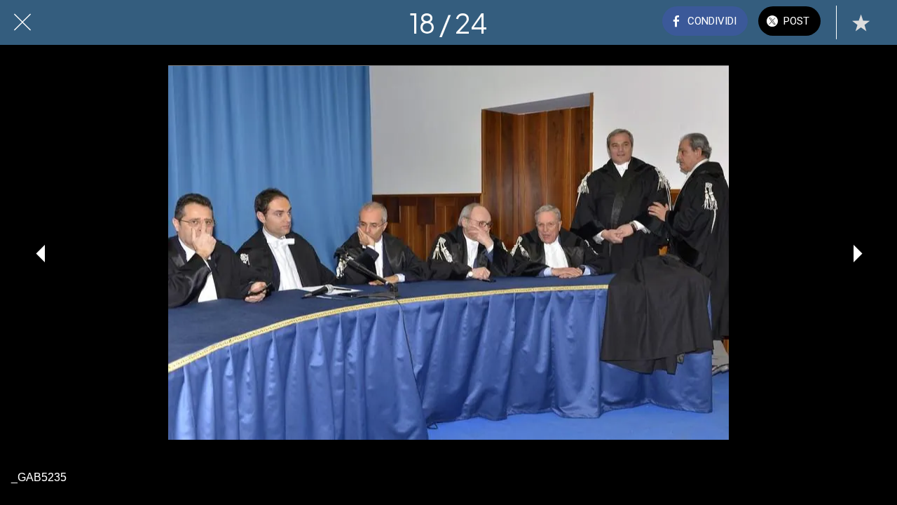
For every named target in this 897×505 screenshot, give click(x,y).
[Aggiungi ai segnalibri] (860, 22)
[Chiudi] (22, 22)
